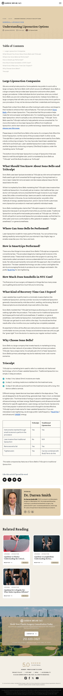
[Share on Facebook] (5, 480)
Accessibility (46, 672)
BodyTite (11, 270)
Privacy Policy (17, 672)
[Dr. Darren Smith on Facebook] (29, 678)
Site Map (28, 672)
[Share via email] (19, 480)
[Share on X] (9, 480)
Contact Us (30, 634)
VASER (17, 415)
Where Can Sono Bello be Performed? (16, 57)
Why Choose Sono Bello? (11, 68)
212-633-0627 (31, 639)
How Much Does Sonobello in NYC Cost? (17, 63)
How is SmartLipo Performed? (13, 60)
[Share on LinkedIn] (14, 480)
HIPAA (36, 672)
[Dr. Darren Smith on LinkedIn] (32, 511)
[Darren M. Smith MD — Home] (11, 3)
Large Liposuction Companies (15, 51)
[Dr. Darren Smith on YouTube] (37, 678)
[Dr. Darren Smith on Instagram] (25, 511)
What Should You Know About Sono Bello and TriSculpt (22, 54)
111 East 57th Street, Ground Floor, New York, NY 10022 (31, 642)
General (7, 22)
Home (4, 18)
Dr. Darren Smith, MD (30, 499)
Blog (10, 18)
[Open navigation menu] (60, 3)
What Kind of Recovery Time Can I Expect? (17, 66)
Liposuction (18, 22)
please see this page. (11, 128)
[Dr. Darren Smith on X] (29, 511)
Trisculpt (6, 71)
